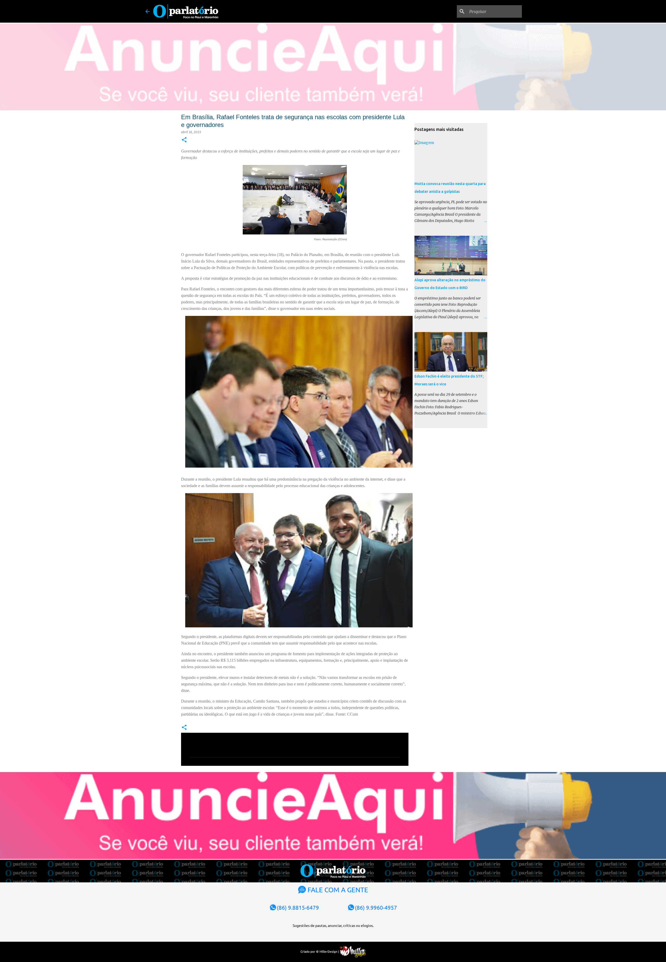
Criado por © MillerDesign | (320, 951)
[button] (184, 140)
